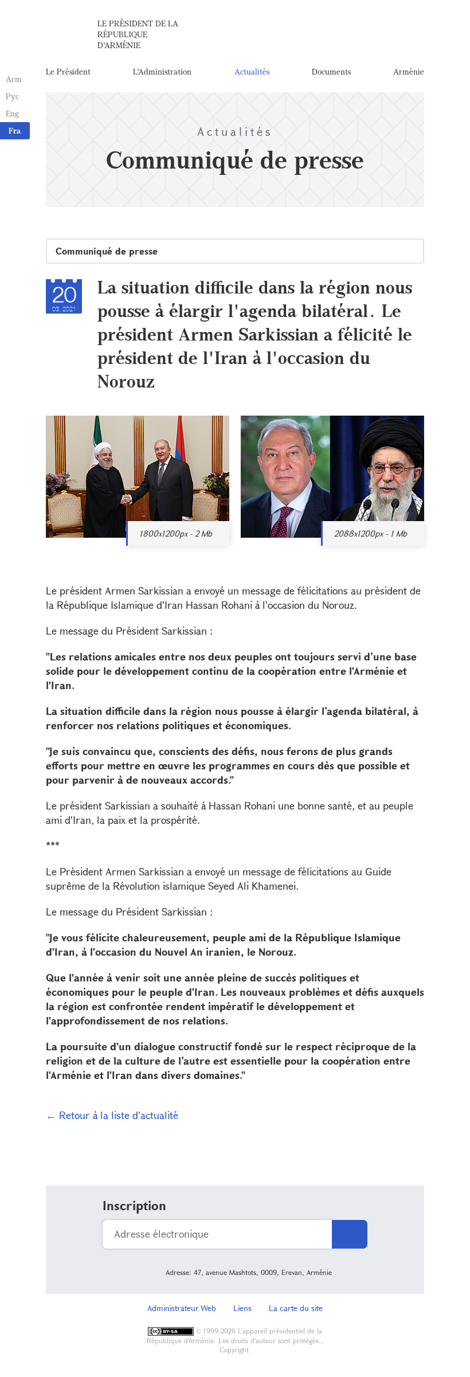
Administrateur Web (181, 1307)
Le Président (68, 71)
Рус (12, 96)
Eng (12, 113)
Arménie (408, 71)
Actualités (251, 71)
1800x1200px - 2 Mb (175, 533)
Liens (242, 1307)
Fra (15, 130)
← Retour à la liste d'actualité (112, 1115)
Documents (331, 71)
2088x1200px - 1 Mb (370, 533)
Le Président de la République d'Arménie (137, 34)
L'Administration (162, 71)
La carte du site (296, 1307)
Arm (14, 78)
